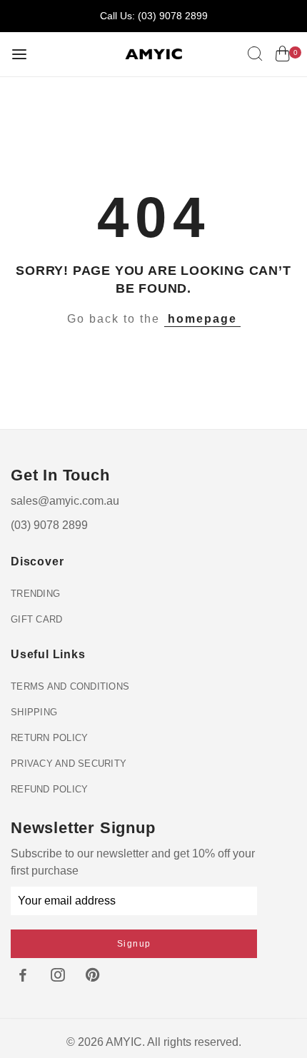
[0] (282, 56)
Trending (35, 593)
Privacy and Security (68, 763)
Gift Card (36, 619)
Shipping (34, 712)
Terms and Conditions (70, 686)
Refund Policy (49, 789)
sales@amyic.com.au (65, 501)
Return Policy (49, 737)
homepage (202, 319)
